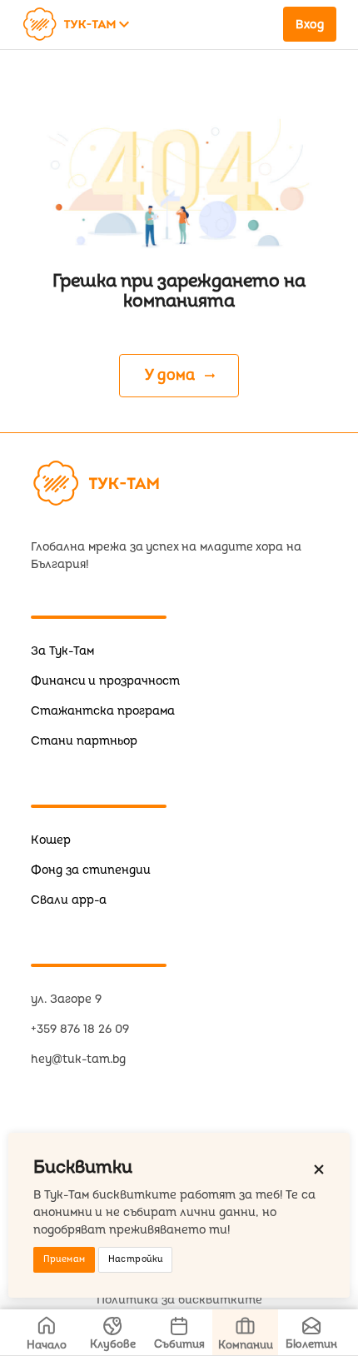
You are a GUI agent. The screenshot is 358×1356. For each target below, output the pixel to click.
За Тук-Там (62, 651)
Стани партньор (84, 741)
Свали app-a (69, 900)
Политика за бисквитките (179, 1300)
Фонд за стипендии (91, 870)
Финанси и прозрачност (105, 681)
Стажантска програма (103, 711)
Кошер (51, 840)
